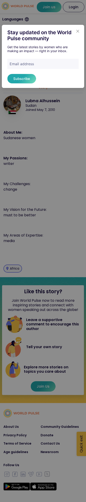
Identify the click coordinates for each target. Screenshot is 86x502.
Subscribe (21, 78)
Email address (22, 64)
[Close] (77, 31)
